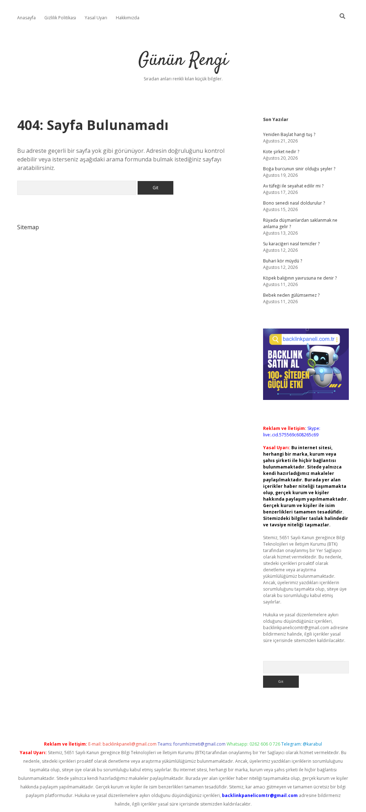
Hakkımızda (127, 18)
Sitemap (28, 227)
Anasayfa (26, 18)
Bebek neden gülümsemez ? (291, 295)
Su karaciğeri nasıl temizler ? (291, 244)
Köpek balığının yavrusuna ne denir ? (300, 278)
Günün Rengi (183, 60)
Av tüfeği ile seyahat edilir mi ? (293, 186)
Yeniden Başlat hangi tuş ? (289, 134)
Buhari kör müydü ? (282, 261)
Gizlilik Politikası (60, 18)
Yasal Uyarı (96, 18)
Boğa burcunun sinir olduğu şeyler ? (299, 169)
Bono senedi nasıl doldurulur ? (294, 203)
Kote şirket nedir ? (281, 152)
